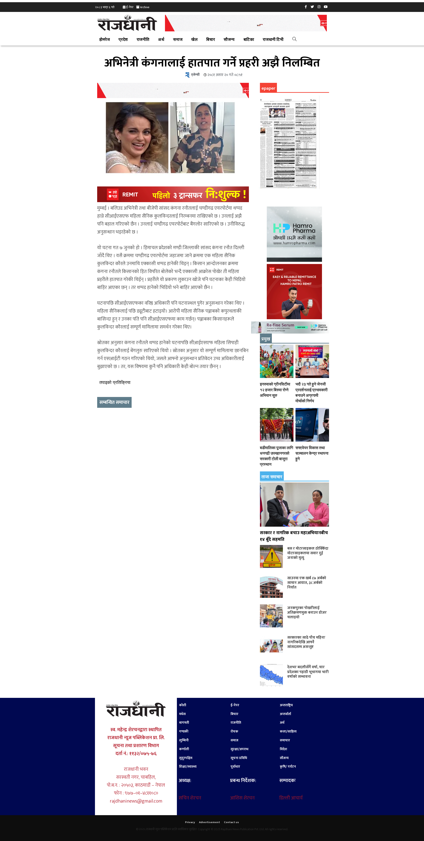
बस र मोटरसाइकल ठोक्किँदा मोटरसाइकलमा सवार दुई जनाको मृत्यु (307, 553)
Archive (144, 7)
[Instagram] (319, 6)
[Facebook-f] (306, 6)
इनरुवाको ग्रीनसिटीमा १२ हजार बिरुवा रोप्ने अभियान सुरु (275, 389)
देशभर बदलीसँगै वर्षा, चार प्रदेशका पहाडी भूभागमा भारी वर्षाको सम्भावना (308, 672)
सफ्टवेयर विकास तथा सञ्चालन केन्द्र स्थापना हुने (311, 453)
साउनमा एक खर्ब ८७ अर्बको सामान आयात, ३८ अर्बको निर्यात (306, 582)
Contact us (231, 822)
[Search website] (294, 39)
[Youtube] (325, 6)
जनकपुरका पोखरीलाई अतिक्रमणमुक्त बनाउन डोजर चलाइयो (307, 612)
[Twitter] (312, 6)
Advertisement (209, 822)
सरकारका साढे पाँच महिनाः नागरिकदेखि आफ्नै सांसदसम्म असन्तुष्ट (306, 642)
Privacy (190, 822)
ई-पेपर (129, 7)
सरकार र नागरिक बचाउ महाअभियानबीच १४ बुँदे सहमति (294, 536)
